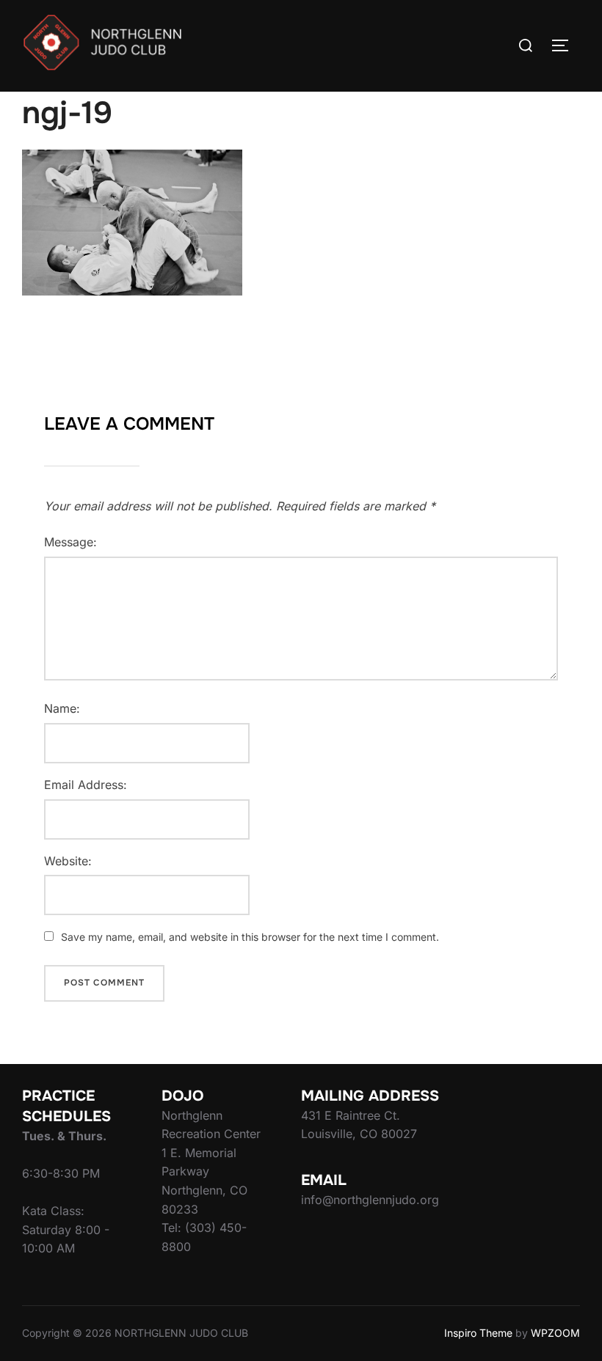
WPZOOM (555, 1333)
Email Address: (85, 784)
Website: (68, 861)
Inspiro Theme (478, 1333)
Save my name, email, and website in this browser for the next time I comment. (250, 937)
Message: (70, 542)
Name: (62, 708)
